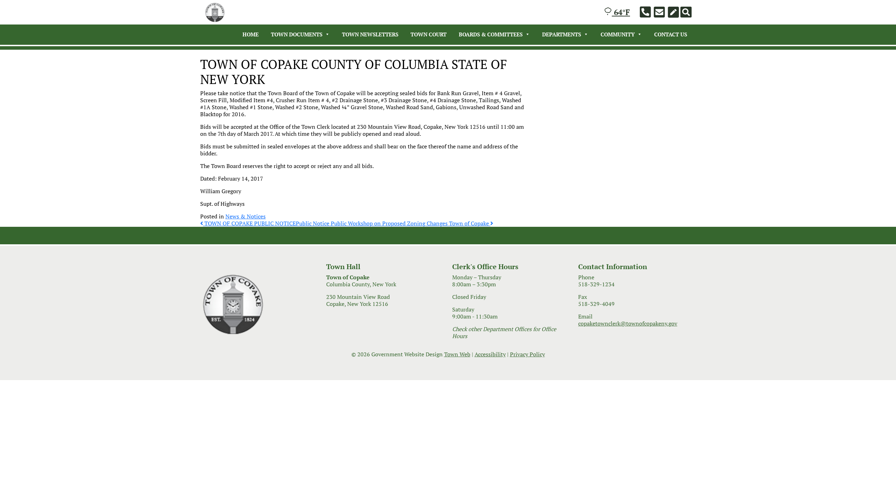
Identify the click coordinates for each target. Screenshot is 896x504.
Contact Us (670, 34)
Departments (561, 34)
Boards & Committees (491, 34)
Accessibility (490, 354)
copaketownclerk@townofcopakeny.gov (627, 323)
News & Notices (245, 216)
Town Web (457, 354)
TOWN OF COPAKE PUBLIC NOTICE (249, 223)
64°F (621, 12)
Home (251, 34)
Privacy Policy (527, 354)
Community (618, 34)
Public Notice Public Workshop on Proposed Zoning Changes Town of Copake (393, 223)
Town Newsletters (370, 34)
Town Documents (296, 34)
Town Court (429, 34)
